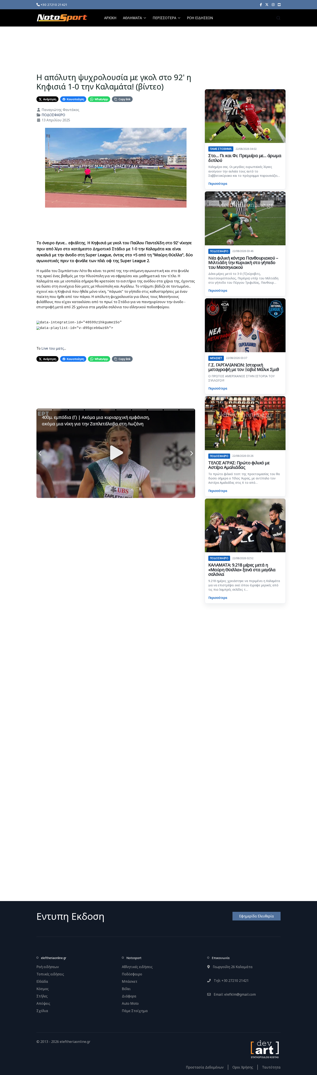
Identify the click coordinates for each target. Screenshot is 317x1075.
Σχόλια (42, 1010)
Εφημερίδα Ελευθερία (256, 916)
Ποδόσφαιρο (132, 974)
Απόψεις (43, 1003)
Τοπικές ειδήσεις (50, 974)
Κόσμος (42, 988)
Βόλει (126, 988)
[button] (278, 18)
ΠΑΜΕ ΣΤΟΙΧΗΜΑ (221, 149)
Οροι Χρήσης (242, 1067)
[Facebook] (261, 4)
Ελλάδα (42, 981)
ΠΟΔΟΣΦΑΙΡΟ (53, 115)
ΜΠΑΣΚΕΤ (216, 358)
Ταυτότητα (271, 1067)
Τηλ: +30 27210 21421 (231, 980)
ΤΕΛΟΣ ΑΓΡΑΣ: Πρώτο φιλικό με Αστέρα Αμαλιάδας (238, 465)
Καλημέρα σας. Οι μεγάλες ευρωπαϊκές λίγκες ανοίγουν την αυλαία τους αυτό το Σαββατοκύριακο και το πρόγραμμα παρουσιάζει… (244, 171)
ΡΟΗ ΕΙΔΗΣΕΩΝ (200, 18)
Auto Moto (130, 1003)
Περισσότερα (217, 184)
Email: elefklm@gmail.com (234, 994)
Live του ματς (52, 348)
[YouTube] (279, 4)
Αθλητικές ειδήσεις (137, 966)
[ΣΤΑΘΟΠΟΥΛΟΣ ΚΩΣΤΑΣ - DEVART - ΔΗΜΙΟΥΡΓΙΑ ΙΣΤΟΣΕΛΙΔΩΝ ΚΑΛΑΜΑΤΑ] (264, 1049)
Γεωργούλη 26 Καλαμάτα (232, 966)
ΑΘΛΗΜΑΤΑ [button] (132, 18)
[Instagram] (273, 4)
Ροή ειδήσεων (47, 966)
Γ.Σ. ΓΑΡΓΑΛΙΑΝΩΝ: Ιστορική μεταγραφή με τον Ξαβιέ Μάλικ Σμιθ (243, 367)
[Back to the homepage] (61, 18)
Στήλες (42, 996)
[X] (266, 4)
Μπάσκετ (129, 981)
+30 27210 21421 (53, 4)
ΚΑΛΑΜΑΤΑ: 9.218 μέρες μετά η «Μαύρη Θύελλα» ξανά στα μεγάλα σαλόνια (241, 569)
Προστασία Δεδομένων (205, 1067)
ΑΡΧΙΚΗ (110, 18)
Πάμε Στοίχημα (135, 1010)
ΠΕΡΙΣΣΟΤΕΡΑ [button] (164, 18)
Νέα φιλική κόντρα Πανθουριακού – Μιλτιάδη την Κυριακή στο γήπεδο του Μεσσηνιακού (243, 262)
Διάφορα (129, 996)
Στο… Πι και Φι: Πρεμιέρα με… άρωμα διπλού (244, 158)
